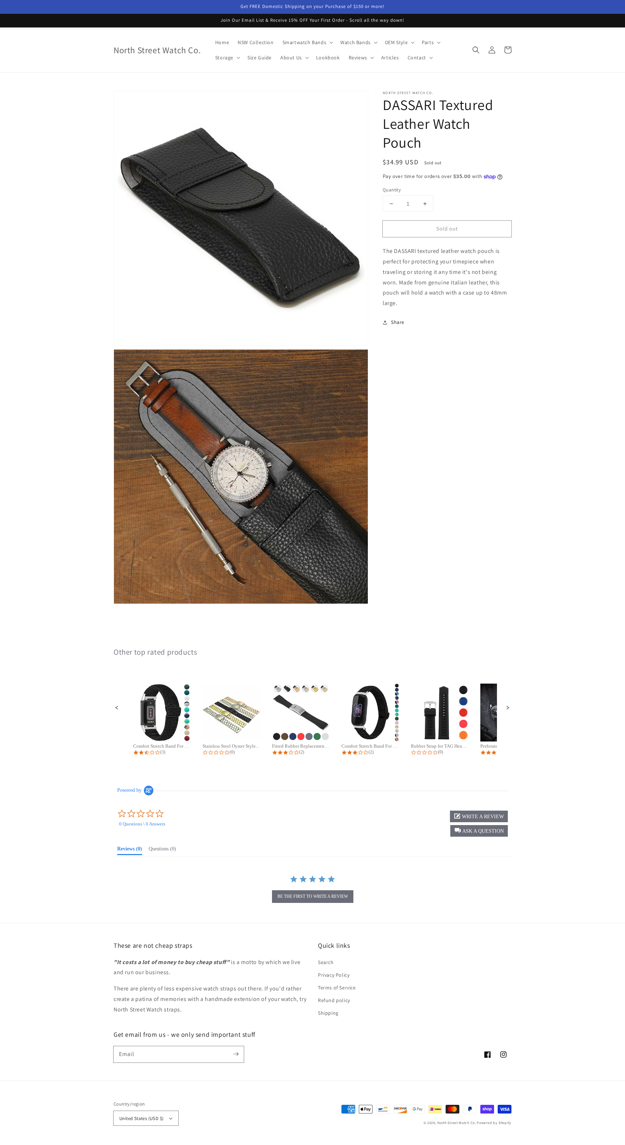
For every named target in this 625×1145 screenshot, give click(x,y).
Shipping (328, 1013)
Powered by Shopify (494, 1122)
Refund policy (334, 1000)
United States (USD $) (141, 1118)
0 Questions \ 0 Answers (142, 824)
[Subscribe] (236, 1054)
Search (326, 962)
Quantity (392, 190)
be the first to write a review (312, 896)
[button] (476, 50)
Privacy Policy (333, 975)
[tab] (129, 850)
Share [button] (397, 322)
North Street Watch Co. (456, 1122)
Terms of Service (337, 987)
